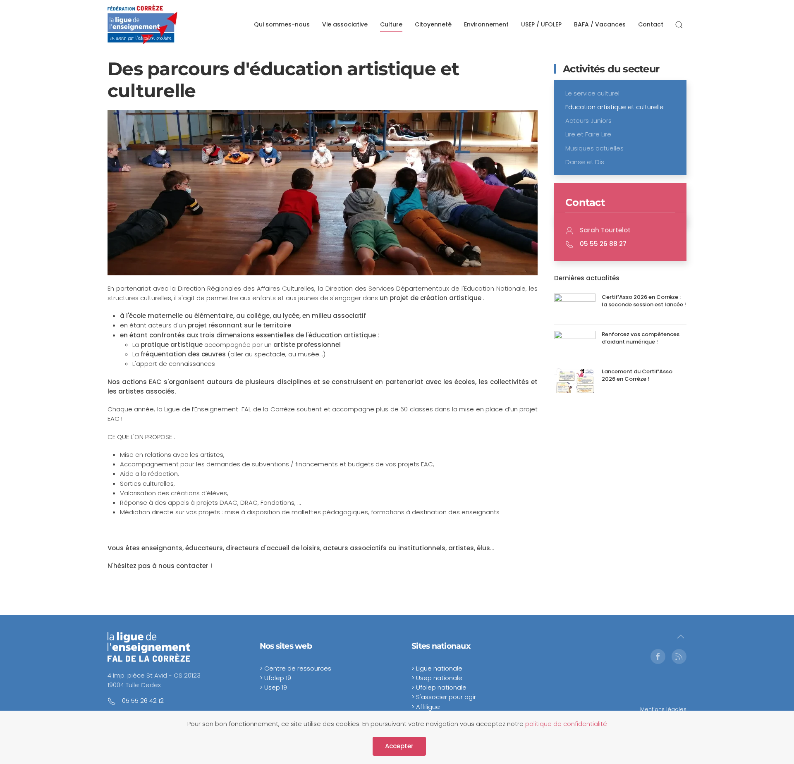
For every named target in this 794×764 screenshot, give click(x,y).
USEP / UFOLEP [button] (541, 24)
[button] (679, 24)
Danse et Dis (584, 162)
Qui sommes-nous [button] (282, 24)
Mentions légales (663, 709)
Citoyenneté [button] (433, 24)
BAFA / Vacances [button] (600, 24)
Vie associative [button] (345, 24)
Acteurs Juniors (588, 120)
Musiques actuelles (594, 148)
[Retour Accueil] (142, 24)
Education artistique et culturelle (614, 107)
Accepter (399, 746)
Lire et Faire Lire (588, 134)
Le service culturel (592, 93)
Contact (650, 24)
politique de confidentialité (566, 723)
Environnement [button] (486, 24)
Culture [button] (391, 24)
